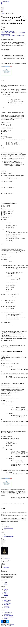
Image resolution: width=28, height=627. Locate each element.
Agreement (6, 606)
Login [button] (2, 9)
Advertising (6, 614)
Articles (6, 589)
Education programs (9, 616)
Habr (9, 625)
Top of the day (4, 574)
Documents (6, 604)
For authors (6, 601)
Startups (6, 618)
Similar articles (12, 574)
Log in (5, 582)
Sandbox (6, 595)
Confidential (7, 607)
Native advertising (8, 615)
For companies (7, 603)
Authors (6, 593)
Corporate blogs (8, 612)
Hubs (5, 592)
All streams (6, 1)
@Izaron (7, 558)
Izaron (2, 13)
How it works (7, 600)
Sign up (6, 584)
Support (12, 624)
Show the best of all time (6, 577)
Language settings (5, 624)
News (5, 590)
